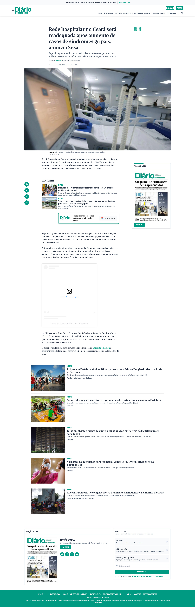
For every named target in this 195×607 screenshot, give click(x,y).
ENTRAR (170, 8)
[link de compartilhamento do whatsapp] (26, 184)
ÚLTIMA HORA (108, 13)
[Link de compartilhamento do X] (26, 196)
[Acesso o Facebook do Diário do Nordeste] (67, 554)
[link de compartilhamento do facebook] (26, 190)
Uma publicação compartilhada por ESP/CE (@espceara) (69, 323)
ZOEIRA (162, 13)
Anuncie (41, 594)
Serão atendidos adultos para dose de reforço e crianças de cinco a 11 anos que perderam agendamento (100, 468)
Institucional (95, 594)
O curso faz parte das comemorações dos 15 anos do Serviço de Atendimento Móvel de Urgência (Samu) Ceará (102, 403)
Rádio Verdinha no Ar (72, 2)
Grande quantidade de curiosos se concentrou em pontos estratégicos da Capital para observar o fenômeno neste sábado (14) (107, 375)
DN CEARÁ (118, 13)
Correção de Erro (150, 594)
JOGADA (147, 13)
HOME (100, 13)
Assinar (139, 225)
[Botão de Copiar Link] (27, 203)
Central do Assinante (78, 594)
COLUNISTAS (171, 13)
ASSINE (179, 8)
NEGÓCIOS (155, 13)
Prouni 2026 (112, 2)
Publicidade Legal (124, 2)
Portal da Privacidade (132, 594)
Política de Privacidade (155, 576)
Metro (138, 29)
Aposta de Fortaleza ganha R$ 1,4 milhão (94, 2)
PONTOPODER (128, 13)
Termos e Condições (138, 576)
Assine (65, 594)
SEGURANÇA (138, 13)
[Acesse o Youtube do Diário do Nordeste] (77, 554)
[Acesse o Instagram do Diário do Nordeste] (62, 554)
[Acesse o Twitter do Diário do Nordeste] (72, 554)
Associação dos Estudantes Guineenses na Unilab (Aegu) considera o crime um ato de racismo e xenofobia (100, 495)
